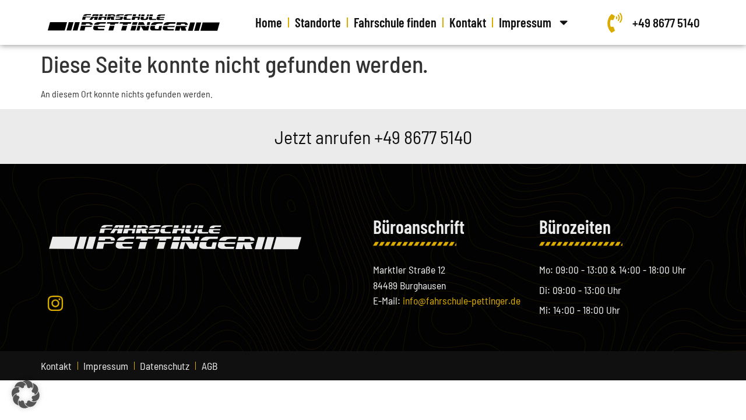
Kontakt (467, 22)
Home (268, 22)
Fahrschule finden (395, 22)
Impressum (525, 22)
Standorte (318, 22)
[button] (25, 394)
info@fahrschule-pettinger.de (461, 300)
